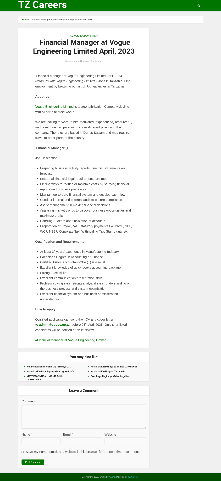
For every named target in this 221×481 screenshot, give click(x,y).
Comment (29, 401)
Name (27, 434)
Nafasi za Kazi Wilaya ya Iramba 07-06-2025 (114, 366)
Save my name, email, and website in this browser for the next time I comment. (83, 452)
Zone (112, 477)
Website (110, 434)
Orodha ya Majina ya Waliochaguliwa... (111, 376)
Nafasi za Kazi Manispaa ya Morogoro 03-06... (51, 371)
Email (68, 434)
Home (25, 19)
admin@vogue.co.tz (54, 324)
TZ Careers (42, 4)
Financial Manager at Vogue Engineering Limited (71, 340)
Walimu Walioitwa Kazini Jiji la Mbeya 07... (49, 366)
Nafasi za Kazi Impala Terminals (108, 371)
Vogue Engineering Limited (55, 106)
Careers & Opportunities (84, 35)
